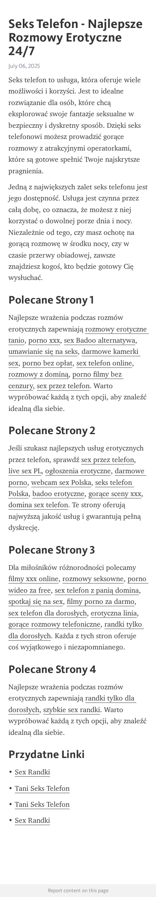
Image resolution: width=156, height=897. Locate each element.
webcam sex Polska (61, 482)
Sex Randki (32, 772)
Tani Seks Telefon (42, 788)
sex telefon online (104, 363)
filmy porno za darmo (100, 601)
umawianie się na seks (43, 351)
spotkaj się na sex (35, 601)
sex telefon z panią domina (97, 590)
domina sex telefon (38, 504)
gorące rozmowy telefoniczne (54, 624)
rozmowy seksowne (93, 578)
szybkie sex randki (71, 709)
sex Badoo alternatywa (99, 340)
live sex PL (24, 470)
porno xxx (44, 340)
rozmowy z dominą (38, 374)
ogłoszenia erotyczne (78, 470)
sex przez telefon (63, 385)
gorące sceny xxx (114, 493)
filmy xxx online (33, 578)
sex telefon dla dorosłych (47, 613)
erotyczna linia (114, 613)
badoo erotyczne (58, 493)
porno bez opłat (47, 363)
